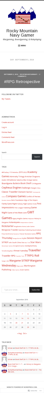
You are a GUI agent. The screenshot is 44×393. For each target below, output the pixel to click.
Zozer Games (24, 270)
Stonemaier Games (7, 246)
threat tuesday (21, 250)
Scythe (24, 238)
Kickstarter (8, 226)
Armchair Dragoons (32, 176)
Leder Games (30, 226)
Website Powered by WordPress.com (22, 387)
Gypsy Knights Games (20, 218)
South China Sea (18, 242)
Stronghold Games (18, 246)
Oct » (25, 333)
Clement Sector (25, 192)
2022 (25, 172)
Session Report (34, 237)
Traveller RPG (8, 255)
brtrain (10, 348)
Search (4, 152)
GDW (25, 213)
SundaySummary (31, 246)
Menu (23, 45)
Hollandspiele (14, 222)
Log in (4, 127)
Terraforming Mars (7, 251)
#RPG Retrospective (22, 81)
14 (22, 318)
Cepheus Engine (11, 187)
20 (16, 323)
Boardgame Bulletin (11, 183)
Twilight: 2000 (5, 261)
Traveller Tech (20, 256)
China (38, 188)
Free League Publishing (22, 208)
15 (28, 318)
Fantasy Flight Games (24, 204)
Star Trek (27, 242)
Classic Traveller (10, 191)
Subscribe (36, 290)
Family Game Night (9, 204)
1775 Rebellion (13, 172)
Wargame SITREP (19, 260)
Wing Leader (20, 266)
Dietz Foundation (17, 200)
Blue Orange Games (30, 180)
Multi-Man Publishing (25, 230)
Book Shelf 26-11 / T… (15, 364)
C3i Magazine (36, 183)
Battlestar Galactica (16, 180)
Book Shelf (26, 183)
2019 (21, 172)
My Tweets (6, 99)
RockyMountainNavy (28, 74)
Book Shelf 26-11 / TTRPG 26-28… (27, 348)
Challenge (25, 187)
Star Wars (35, 242)
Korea (24, 226)
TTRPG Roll (32, 255)
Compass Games (16, 196)
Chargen (34, 188)
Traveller (34, 250)
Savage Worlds (17, 238)
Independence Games (26, 222)
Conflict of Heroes (33, 196)
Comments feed (8, 137)
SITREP (5, 242)
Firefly (34, 204)
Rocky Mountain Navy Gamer (22, 32)
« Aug (19, 333)
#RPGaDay (5, 172)
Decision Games (6, 200)
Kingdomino (18, 226)
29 (28, 327)
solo (10, 242)
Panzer (22, 234)
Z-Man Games (15, 270)
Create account (8, 122)
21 (22, 323)
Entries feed (6, 132)
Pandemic (16, 234)
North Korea (9, 234)
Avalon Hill (5, 180)
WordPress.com (8, 142)
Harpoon (31, 218)
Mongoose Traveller (10, 230)
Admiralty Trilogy (17, 176)
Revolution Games (30, 234)
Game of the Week (15, 213)
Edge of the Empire (31, 200)
